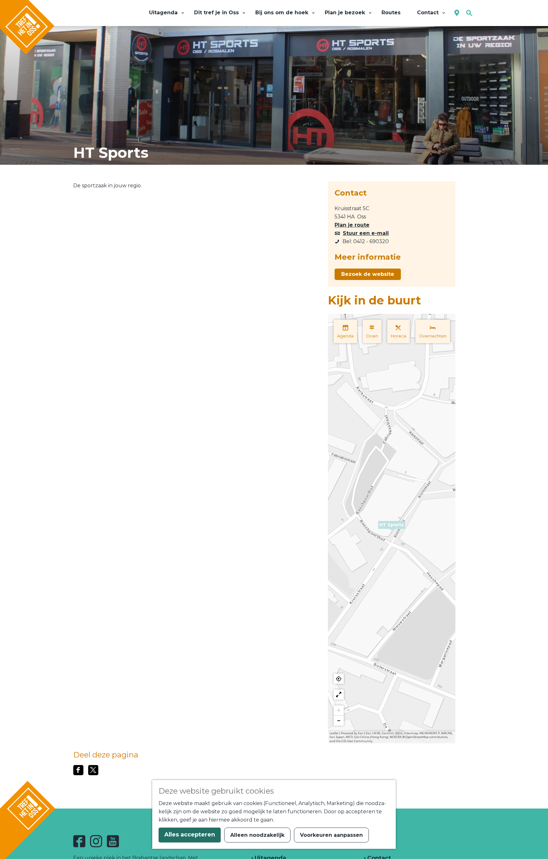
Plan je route (352, 225)
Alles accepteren (189, 834)
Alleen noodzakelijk (257, 835)
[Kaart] (457, 13)
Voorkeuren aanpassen (331, 835)
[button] (391, 528)
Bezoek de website (367, 274)
